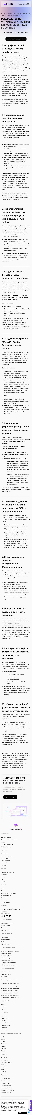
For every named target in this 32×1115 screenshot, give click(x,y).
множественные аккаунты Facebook (10, 983)
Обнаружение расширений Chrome (10, 951)
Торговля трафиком (6, 846)
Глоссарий (3, 877)
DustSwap (3, 1071)
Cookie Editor (4, 1016)
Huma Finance (4, 1060)
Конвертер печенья (6, 974)
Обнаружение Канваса (6, 955)
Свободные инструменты (7, 872)
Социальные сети (10, 13)
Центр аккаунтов (5, 858)
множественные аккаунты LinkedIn (10, 995)
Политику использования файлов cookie (14, 1109)
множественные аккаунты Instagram (10, 988)
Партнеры (3, 881)
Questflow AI (4, 1058)
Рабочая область (5, 863)
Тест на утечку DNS (5, 925)
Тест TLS (3, 941)
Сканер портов (5, 928)
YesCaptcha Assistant (6, 1023)
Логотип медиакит (5, 902)
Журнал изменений (6, 895)
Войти (25, 4)
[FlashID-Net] (7, 916)
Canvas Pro (3, 1044)
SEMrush (3, 1039)
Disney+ (3, 1050)
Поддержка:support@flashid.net (6, 912)
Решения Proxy (4, 865)
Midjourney (4, 1046)
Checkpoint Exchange (6, 1062)
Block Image (4, 1027)
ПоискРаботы (5, 15)
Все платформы (5, 853)
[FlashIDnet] (10, 916)
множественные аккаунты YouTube (9, 997)
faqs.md (3, 1009)
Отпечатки (4, 874)
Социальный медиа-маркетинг (8, 840)
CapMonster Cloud (5, 1025)
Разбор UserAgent (5, 939)
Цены (2, 888)
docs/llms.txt (4, 1006)
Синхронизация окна (6, 856)
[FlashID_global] (5, 916)
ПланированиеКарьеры (16, 15)
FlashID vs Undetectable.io (7, 1090)
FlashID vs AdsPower (6, 1078)
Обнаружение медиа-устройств (9, 965)
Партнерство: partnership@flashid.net (10, 909)
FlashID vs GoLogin (5, 1081)
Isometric (3, 1067)
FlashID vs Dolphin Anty (6, 1083)
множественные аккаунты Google (9, 986)
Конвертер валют (5, 972)
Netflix (2, 1037)
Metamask (3, 1030)
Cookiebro (3, 1020)
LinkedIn (19, 13)
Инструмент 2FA (5, 976)
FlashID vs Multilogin (6, 1085)
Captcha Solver (4, 1018)
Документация (4, 897)
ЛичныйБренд (26, 13)
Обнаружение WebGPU (7, 960)
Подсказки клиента (6, 944)
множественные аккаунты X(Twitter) (10, 990)
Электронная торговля (6, 837)
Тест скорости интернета (7, 923)
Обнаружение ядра (6, 958)
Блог (2, 13)
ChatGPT (3, 1041)
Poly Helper (3, 1064)
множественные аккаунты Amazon (9, 993)
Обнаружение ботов (6, 953)
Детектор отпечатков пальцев (8, 893)
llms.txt (2, 1004)
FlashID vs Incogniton (6, 1092)
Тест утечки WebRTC (6, 930)
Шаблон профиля (5, 860)
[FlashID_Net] (2, 916)
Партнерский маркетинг (7, 844)
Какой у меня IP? (5, 937)
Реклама (3, 842)
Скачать (3, 891)
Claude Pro (3, 1048)
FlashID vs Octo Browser (7, 1088)
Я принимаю (22, 1113)
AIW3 (2, 1069)
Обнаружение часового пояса (8, 962)
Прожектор (4, 900)
